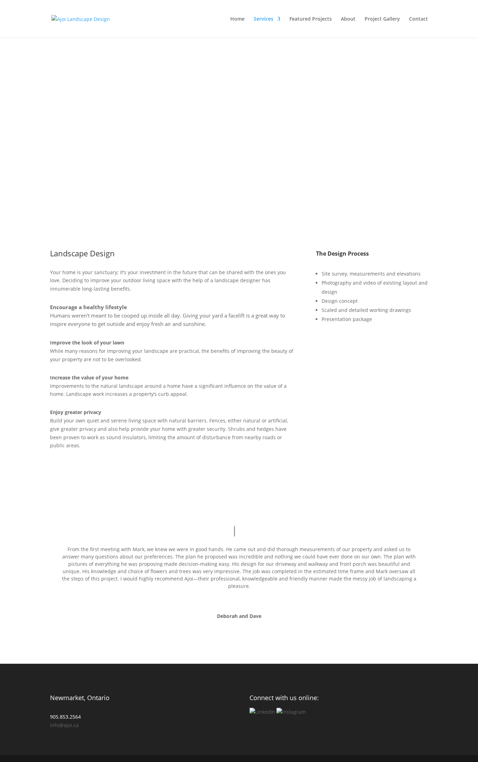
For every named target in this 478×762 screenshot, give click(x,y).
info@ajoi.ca (64, 725)
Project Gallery (382, 19)
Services (263, 19)
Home (237, 19)
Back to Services (58, 94)
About (348, 19)
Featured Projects (310, 19)
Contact (418, 19)
